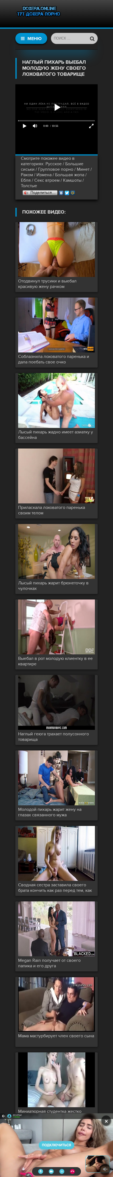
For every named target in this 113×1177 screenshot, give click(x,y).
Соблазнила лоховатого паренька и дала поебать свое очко (53, 359)
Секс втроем (47, 180)
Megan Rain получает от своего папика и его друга (49, 963)
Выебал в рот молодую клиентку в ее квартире (55, 661)
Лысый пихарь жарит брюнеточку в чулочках (53, 585)
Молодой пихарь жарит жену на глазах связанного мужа (49, 812)
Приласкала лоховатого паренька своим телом (51, 510)
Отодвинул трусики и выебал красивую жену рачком (47, 283)
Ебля (26, 180)
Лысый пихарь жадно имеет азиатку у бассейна (55, 434)
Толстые (29, 186)
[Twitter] (67, 191)
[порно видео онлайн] (38, 13)
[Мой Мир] (73, 191)
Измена (44, 175)
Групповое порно (55, 169)
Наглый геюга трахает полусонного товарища (53, 736)
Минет (83, 169)
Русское (54, 164)
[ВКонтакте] (61, 191)
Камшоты (72, 180)
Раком (27, 175)
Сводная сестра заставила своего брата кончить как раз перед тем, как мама (55, 887)
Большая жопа (69, 175)
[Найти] (92, 38)
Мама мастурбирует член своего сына (56, 1036)
